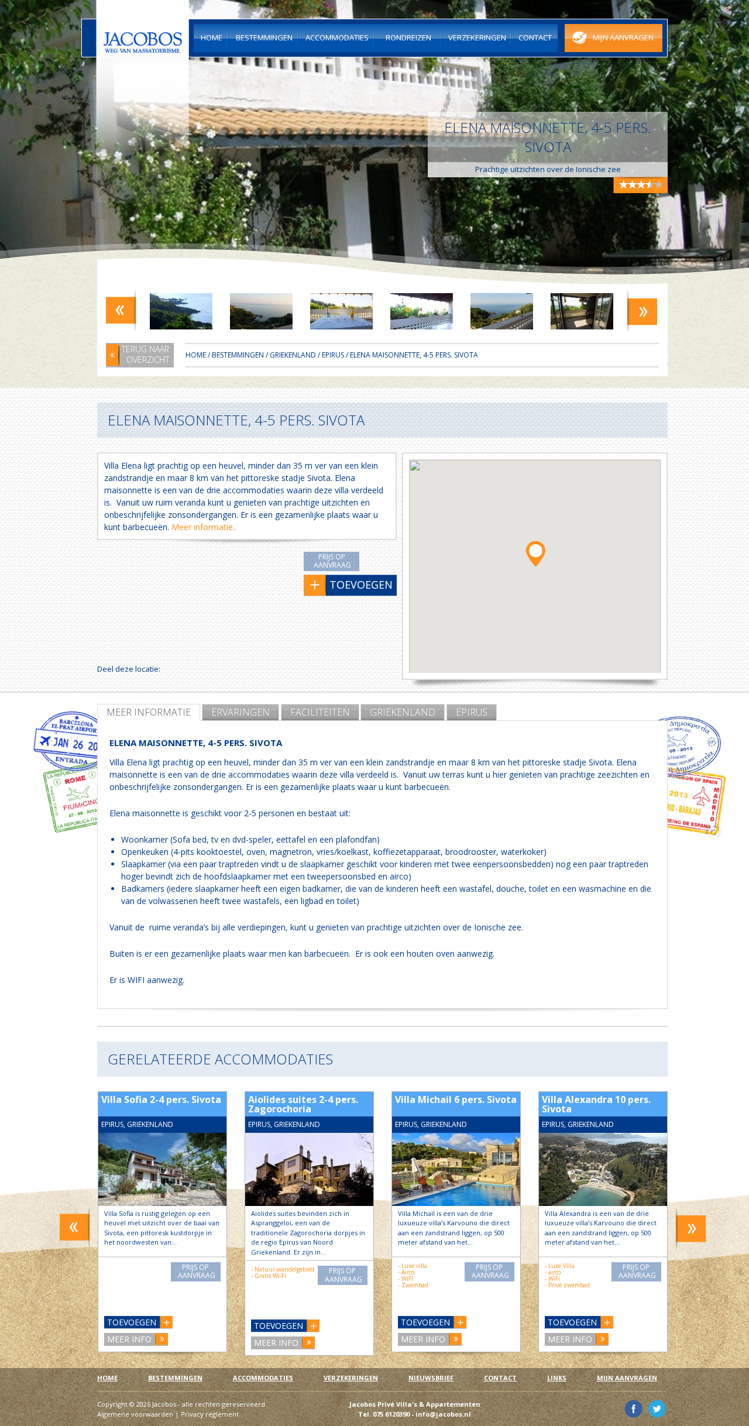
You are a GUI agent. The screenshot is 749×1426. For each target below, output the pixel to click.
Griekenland (402, 712)
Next (642, 310)
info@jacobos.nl (443, 1414)
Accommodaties (263, 1377)
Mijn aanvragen (627, 1377)
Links (556, 1377)
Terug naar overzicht (145, 354)
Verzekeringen (351, 1377)
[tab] (148, 712)
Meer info (129, 1339)
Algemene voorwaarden (135, 1414)
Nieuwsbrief (430, 1377)
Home (195, 355)
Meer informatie (148, 712)
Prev (121, 310)
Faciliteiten (320, 712)
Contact (500, 1377)
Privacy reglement (210, 1414)
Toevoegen (131, 1322)
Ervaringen (240, 712)
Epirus (471, 712)
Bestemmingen (238, 355)
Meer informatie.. (203, 526)
